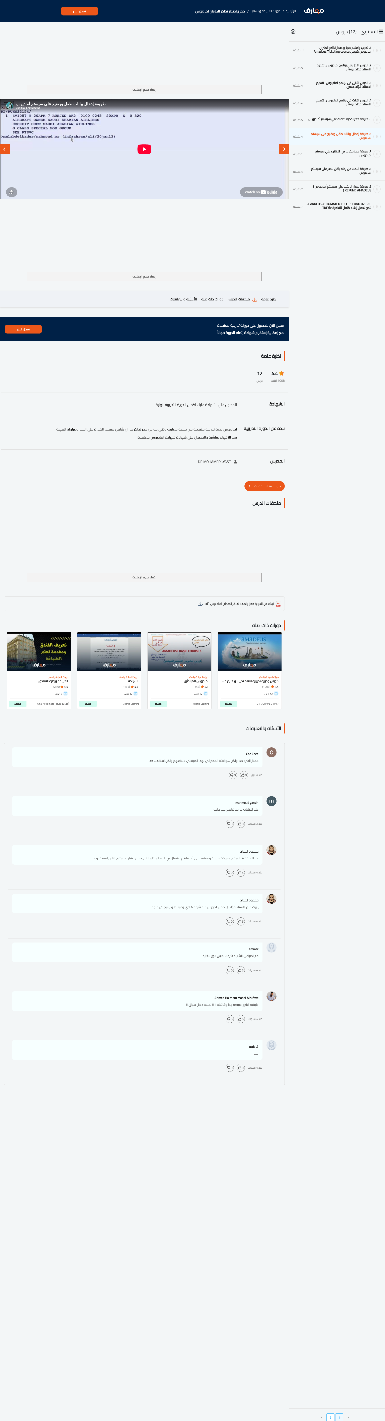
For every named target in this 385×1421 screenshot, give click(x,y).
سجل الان (79, 11)
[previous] (284, 149)
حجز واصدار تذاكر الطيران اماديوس (220, 11)
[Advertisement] (144, 55)
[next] (5, 149)
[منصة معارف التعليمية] (314, 11)
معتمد (228, 703)
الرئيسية (291, 11)
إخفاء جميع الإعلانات (144, 89)
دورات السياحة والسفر (266, 11)
